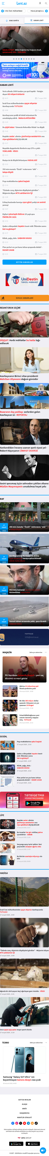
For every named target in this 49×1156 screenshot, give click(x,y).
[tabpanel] (24, 41)
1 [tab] (13, 59)
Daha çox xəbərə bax (36, 652)
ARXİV (24, 1108)
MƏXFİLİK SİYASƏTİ (24, 1117)
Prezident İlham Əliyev (36, 11)
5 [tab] (23, 59)
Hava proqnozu (11, 11)
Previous (2, 11)
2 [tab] (16, 59)
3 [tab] (18, 59)
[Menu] (3, 3)
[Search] (46, 3)
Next (46, 11)
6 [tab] (26, 59)
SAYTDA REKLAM (24, 1100)
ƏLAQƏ (24, 1104)
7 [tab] (29, 59)
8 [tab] (31, 59)
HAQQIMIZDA (24, 1113)
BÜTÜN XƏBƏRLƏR (24, 262)
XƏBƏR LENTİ (6, 84)
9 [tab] (34, 59)
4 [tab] (21, 59)
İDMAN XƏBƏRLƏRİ (24, 298)
